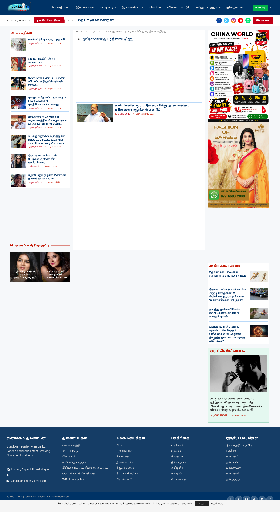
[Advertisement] (40, 216)
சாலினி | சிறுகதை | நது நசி (46, 39)
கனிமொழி (124, 114)
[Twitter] (226, 20)
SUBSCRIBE (264, 20)
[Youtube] (240, 20)
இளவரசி (34, 166)
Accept (202, 504)
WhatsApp (260, 7)
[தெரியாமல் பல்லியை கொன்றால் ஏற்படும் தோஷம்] (259, 276)
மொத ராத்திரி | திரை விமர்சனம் (41, 60)
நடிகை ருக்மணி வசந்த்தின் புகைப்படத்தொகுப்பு (56, 274)
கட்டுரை (107, 7)
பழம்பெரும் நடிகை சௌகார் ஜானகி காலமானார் (47, 177)
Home (79, 31)
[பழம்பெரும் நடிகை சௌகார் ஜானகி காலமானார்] (18, 180)
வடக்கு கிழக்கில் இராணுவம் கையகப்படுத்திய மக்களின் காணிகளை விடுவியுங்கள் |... (47, 139)
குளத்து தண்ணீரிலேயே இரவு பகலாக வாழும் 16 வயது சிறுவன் (225, 313)
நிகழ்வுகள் (235, 7)
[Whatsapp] (248, 20)
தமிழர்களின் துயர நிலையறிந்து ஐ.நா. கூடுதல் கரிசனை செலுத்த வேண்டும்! (152, 107)
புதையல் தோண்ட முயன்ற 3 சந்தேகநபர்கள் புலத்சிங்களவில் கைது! (47, 101)
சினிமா (155, 7)
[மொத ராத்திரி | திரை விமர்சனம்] (18, 64)
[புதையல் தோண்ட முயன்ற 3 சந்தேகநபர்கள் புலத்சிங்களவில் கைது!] (18, 102)
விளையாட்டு (178, 7)
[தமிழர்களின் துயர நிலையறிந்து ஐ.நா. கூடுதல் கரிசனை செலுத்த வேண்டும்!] (95, 113)
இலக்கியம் (131, 7)
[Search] (271, 8)
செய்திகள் (61, 7)
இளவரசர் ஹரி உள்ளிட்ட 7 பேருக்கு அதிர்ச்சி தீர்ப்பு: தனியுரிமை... (45, 159)
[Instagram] (233, 20)
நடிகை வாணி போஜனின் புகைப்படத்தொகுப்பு (25, 274)
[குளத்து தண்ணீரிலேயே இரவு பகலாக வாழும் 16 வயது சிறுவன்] (259, 313)
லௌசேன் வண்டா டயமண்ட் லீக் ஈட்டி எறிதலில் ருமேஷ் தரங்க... (47, 81)
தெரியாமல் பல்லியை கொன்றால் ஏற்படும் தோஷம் (227, 274)
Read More (217, 503)
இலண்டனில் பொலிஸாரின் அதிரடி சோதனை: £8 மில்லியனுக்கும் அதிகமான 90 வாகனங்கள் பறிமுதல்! (227, 295)
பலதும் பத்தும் (206, 7)
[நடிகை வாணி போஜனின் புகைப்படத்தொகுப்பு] (25, 267)
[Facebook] (219, 20)
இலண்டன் (85, 7)
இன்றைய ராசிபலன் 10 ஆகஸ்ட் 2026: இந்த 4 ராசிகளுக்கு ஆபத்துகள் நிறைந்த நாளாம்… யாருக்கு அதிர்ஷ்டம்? (227, 334)
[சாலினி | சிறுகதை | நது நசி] (18, 44)
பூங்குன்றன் (36, 43)
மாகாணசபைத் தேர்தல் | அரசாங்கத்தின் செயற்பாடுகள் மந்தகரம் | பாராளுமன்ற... (47, 120)
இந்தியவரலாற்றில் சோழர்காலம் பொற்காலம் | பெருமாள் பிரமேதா (126, 20)
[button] (68, 20)
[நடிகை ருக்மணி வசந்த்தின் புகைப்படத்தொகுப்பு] (55, 267)
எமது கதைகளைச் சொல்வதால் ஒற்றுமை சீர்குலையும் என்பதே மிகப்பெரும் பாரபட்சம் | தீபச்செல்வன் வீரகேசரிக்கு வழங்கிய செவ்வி (236, 404)
